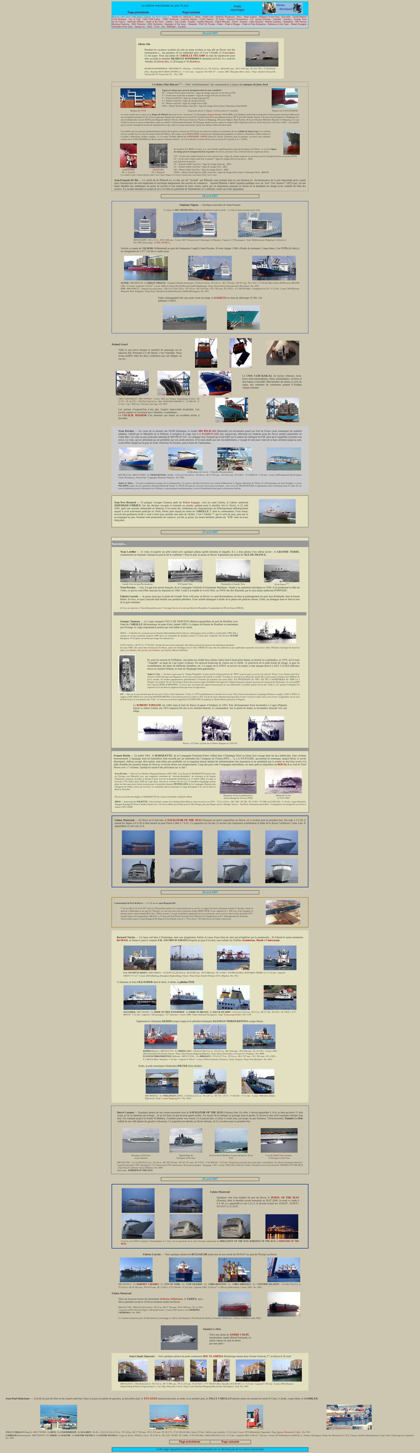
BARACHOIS (128, 169)
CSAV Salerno (206, 19)
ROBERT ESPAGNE (149, 705)
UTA (144, 110)
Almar (198, 17)
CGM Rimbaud (119, 19)
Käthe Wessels (222, 21)
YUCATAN (150, 1398)
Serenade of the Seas (122, 26)
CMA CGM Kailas (151, 19)
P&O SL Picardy (207, 24)
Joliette (169, 21)
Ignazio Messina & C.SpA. (289, 1432)
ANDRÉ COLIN (239, 1334)
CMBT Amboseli (170, 19)
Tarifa (149, 26)
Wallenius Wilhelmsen (171, 1299)
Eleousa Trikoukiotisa (237, 19)
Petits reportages (238, 8)
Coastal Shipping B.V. (171, 1098)
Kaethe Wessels (205, 21)
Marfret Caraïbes (273, 21)
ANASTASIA (158, 169)
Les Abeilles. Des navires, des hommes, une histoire (148, 650)
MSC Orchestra (155, 24)
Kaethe (191, 21)
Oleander (192, 24)
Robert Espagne (298, 24)
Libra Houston (256, 21)
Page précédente (138, 12)
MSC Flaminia (138, 24)
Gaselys (288, 19)
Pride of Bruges (232, 24)
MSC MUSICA (163, 242)
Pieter (220, 24)
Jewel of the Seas (154, 21)
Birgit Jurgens (250, 17)
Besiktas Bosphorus (225, 17)
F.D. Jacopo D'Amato (260, 19)
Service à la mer (179, 608)
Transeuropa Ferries (232, 1014)
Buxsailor (286, 17)
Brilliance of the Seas (269, 17)
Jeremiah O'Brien (135, 21)
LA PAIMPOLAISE (208, 434)
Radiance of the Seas (278, 24)
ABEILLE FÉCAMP (193, 55)
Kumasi (243, 21)
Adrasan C (188, 17)
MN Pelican (300, 21)
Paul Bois (244, 804)
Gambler (277, 19)
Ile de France (118, 21)
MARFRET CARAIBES (147, 1284)
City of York (134, 19)
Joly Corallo (180, 21)
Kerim (235, 21)
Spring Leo (140, 26)
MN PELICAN (207, 431)
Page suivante (191, 12)
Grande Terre (300, 19)
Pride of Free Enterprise (254, 24)
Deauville (163, 61)
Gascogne (228, 52)
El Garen (220, 19)
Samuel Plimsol (214, 114)
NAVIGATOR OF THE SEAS (184, 820)
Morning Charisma (120, 24)
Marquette (288, 21)
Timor (156, 26)
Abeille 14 (176, 17)
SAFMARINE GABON (197, 136)
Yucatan (182, 26)
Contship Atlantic (189, 19)
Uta (163, 26)
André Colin (208, 17)
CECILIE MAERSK (134, 415)
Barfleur (194, 61)
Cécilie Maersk (300, 17)
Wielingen (171, 26)
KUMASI (122, 940)
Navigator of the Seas (175, 24)
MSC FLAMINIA (213, 1356)
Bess (239, 17)
